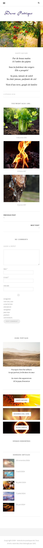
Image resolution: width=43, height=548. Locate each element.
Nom (6, 269)
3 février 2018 (9, 94)
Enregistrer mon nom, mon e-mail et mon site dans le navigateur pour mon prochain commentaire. (8, 308)
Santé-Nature (21, 53)
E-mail (6, 277)
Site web (6, 286)
